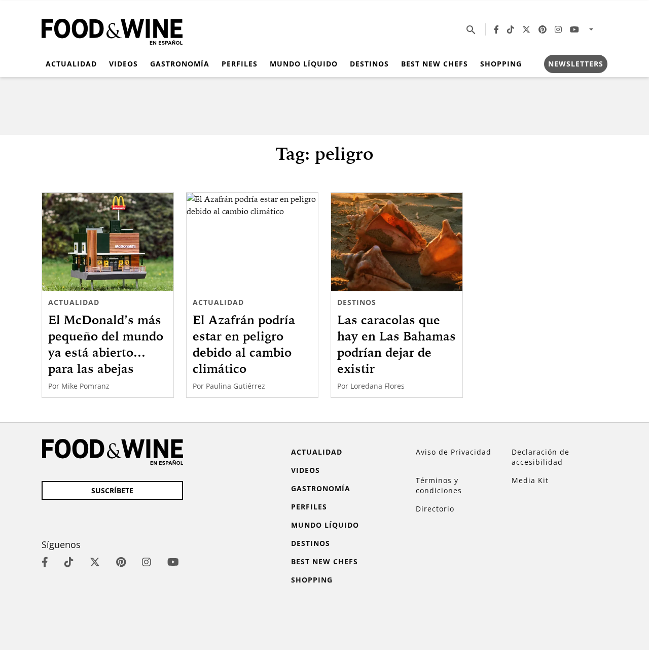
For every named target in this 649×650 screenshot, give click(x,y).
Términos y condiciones (439, 485)
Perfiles (240, 64)
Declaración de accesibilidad (540, 457)
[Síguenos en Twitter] (526, 29)
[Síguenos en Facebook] (496, 29)
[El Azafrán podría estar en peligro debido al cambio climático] (252, 242)
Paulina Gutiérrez (235, 386)
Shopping (501, 64)
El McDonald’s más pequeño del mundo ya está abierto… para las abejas (105, 344)
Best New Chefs (434, 64)
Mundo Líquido (304, 64)
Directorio (435, 509)
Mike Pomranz (85, 386)
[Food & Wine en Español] (112, 30)
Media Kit (530, 480)
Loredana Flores (377, 386)
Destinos (369, 64)
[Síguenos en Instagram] (558, 29)
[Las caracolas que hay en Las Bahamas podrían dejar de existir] (396, 242)
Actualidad (71, 64)
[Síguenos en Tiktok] (510, 29)
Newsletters (575, 64)
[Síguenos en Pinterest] (542, 29)
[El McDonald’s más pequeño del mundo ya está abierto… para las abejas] (107, 242)
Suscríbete (112, 490)
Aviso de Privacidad (453, 452)
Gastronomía (179, 64)
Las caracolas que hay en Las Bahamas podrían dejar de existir (396, 344)
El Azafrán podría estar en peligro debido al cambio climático (244, 344)
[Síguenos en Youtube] (574, 29)
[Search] (471, 29)
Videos (123, 64)
